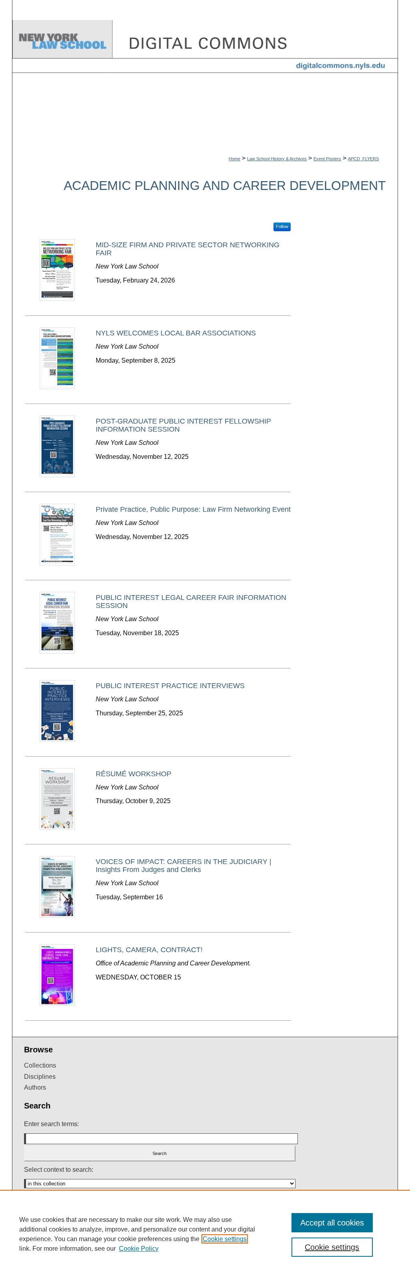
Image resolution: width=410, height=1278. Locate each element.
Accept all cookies (332, 1222)
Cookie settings (225, 1239)
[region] (205, 1234)
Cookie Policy (139, 1248)
